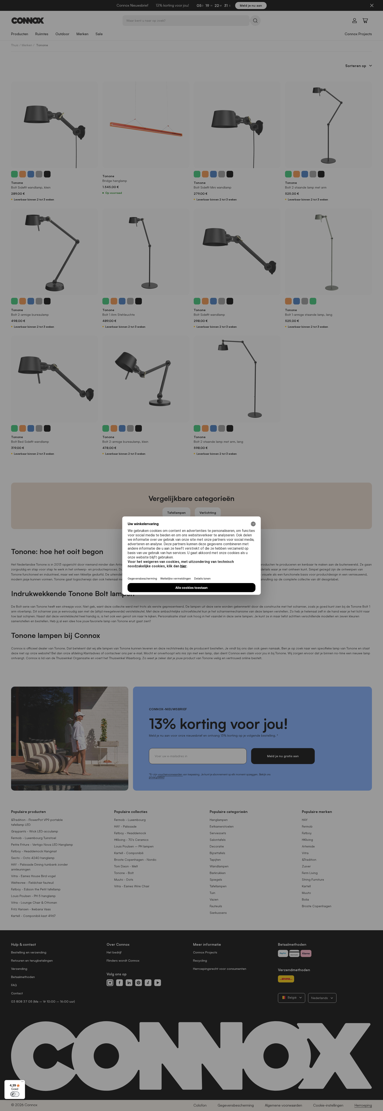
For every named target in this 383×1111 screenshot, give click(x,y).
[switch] (14, 1094)
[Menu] (22, 1082)
